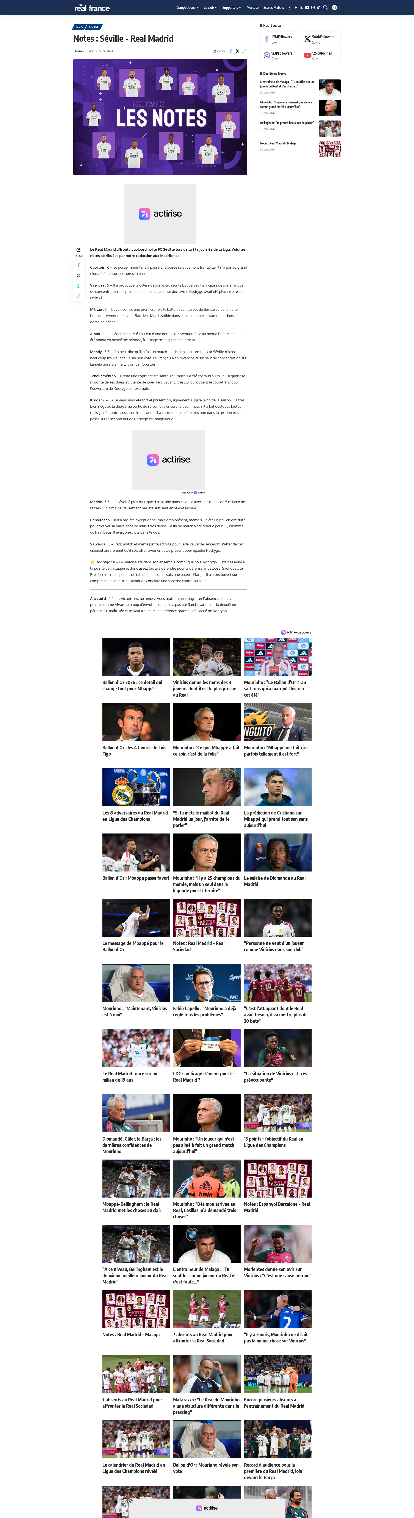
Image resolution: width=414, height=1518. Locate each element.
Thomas (78, 51)
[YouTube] (307, 8)
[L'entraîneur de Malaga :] (330, 87)
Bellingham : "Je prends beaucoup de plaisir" (287, 123)
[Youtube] (321, 55)
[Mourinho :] (330, 108)
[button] (290, 7)
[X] (301, 8)
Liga (79, 26)
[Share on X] (238, 51)
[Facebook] (296, 8)
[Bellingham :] (330, 128)
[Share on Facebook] (231, 51)
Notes (94, 26)
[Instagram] (313, 8)
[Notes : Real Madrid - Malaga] (330, 149)
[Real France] (101, 7)
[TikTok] (318, 8)
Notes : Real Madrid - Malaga (278, 143)
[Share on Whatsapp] (78, 285)
